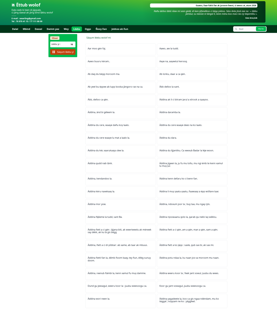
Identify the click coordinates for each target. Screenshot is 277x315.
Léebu (76, 29)
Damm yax (53, 29)
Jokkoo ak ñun (120, 29)
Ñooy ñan (101, 29)
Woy (66, 29)
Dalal (15, 29)
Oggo (88, 29)
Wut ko (261, 29)
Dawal (38, 29)
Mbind (26, 29)
